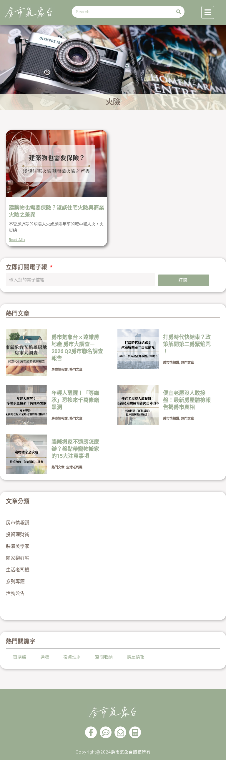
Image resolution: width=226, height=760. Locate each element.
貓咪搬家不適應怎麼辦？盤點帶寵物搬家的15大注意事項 (75, 449)
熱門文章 (75, 370)
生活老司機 (74, 467)
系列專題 (15, 581)
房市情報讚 (59, 370)
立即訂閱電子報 (27, 267)
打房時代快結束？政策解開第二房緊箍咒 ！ (187, 344)
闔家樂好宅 (17, 558)
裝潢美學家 (17, 546)
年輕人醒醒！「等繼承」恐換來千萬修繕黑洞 (75, 400)
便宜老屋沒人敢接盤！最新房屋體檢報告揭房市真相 (187, 400)
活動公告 (15, 593)
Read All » (17, 240)
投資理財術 (17, 534)
